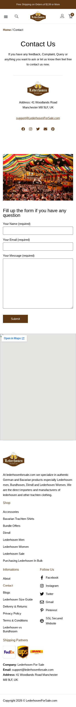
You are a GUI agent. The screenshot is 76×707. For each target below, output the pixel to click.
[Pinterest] (53, 129)
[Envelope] (45, 129)
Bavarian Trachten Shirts (18, 518)
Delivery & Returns (15, 606)
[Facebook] (23, 129)
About (6, 578)
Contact (8, 585)
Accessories (11, 511)
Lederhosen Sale (13, 553)
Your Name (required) (16, 223)
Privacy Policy (12, 613)
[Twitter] (38, 129)
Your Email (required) (16, 239)
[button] (6, 17)
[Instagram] (30, 129)
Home (7, 29)
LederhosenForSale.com (41, 700)
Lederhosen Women (16, 546)
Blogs (6, 592)
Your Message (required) (18, 255)
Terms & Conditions (15, 620)
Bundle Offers (11, 525)
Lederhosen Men (13, 539)
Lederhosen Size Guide (18, 599)
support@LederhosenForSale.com (38, 118)
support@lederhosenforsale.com (33, 669)
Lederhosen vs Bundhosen (12, 629)
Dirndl (6, 532)
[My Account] (62, 16)
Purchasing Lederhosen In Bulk (23, 560)
